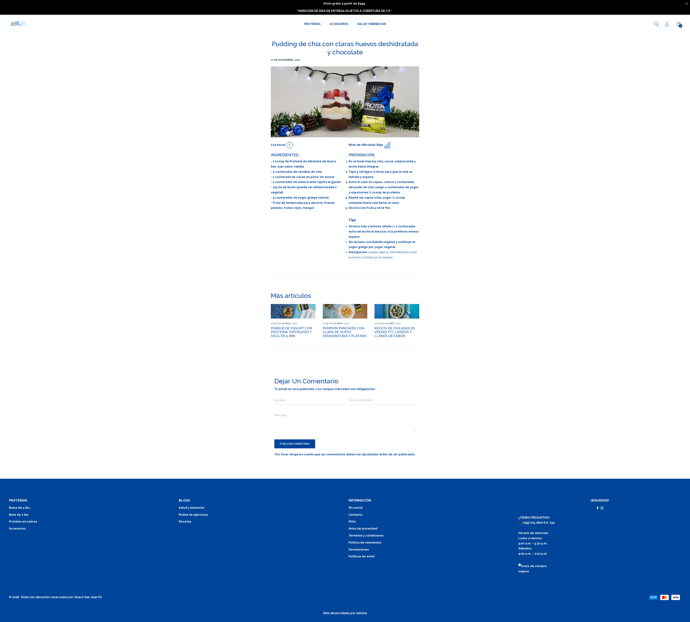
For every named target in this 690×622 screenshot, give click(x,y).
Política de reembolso (365, 542)
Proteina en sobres (23, 521)
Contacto (355, 514)
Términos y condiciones (366, 535)
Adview (361, 613)
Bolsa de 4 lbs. (19, 507)
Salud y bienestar (191, 507)
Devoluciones (359, 549)
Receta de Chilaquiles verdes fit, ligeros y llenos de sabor (394, 332)
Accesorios (17, 528)
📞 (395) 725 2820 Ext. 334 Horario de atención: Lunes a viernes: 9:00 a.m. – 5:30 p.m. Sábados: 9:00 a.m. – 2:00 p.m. (536, 538)
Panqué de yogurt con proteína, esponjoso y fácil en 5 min (291, 332)
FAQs (352, 521)
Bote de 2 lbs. (19, 514)
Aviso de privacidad (363, 528)
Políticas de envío (362, 556)
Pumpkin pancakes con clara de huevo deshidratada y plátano (345, 332)
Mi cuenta (356, 507)
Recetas (185, 521)
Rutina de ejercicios (193, 514)
